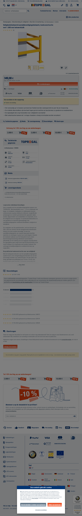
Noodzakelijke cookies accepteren (33, 505)
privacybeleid (35, 498)
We (21, 491)
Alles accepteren (54, 505)
